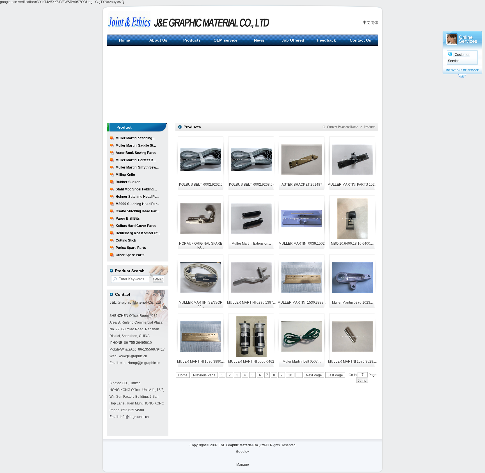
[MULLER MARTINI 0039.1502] (301, 226)
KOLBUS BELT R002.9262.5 (201, 185)
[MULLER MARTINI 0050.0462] (251, 356)
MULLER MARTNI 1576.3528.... (352, 361)
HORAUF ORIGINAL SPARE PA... (200, 245)
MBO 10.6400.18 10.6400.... (352, 243)
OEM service (225, 40)
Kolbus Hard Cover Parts (136, 226)
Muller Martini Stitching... (135, 138)
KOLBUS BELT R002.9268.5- (251, 185)
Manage (242, 465)
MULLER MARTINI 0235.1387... (251, 302)
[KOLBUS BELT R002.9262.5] (200, 170)
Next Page (314, 375)
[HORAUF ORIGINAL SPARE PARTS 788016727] (200, 233)
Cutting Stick (126, 240)
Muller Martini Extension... (251, 243)
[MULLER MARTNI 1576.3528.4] (352, 351)
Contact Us (360, 40)
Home (124, 40)
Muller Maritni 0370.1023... (352, 302)
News (259, 40)
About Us (158, 40)
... (299, 375)
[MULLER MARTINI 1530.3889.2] (301, 292)
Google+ (242, 452)
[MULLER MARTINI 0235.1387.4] (251, 292)
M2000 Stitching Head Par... (137, 204)
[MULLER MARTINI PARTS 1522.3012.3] (352, 174)
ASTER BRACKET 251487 (302, 185)
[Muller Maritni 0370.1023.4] (352, 292)
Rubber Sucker (128, 182)
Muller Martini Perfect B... (136, 160)
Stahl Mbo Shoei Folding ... (136, 189)
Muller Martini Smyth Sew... (137, 167)
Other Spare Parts (130, 255)
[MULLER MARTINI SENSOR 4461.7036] (200, 292)
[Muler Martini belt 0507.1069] (301, 351)
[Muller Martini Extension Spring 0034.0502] (251, 233)
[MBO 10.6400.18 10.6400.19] (352, 238)
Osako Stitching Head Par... (137, 211)
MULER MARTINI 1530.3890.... (201, 361)
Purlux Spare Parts (131, 248)
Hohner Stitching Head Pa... (137, 197)
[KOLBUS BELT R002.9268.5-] (251, 170)
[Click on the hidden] (462, 77)
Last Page (335, 375)
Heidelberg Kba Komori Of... (138, 233)
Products (192, 40)
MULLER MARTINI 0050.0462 (251, 361)
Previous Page (204, 375)
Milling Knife (125, 175)
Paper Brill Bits (128, 218)
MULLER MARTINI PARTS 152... (352, 185)
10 (290, 375)
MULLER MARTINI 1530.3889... (302, 302)
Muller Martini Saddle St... (136, 145)
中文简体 (370, 22)
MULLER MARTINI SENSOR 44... (201, 304)
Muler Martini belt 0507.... (302, 361)
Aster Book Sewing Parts (136, 153)
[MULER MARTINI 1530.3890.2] (200, 351)
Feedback (326, 40)
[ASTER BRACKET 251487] (301, 174)
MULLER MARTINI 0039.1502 (302, 243)
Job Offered (293, 40)
